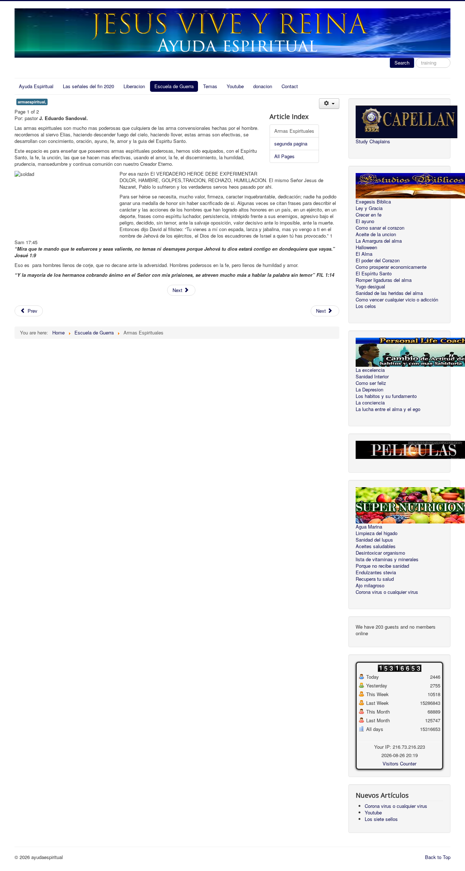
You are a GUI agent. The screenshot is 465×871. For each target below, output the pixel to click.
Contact (290, 86)
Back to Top (437, 857)
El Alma (364, 254)
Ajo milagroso (370, 585)
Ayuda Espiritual (36, 86)
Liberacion (134, 86)
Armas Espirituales (294, 130)
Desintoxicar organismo (380, 553)
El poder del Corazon (378, 260)
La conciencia (370, 402)
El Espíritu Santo (374, 273)
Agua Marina (369, 526)
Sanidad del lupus (374, 540)
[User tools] (329, 103)
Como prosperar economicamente (391, 267)
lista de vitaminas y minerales (387, 559)
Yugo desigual (370, 286)
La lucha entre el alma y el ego (388, 409)
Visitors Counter (399, 763)
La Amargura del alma (379, 241)
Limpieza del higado (376, 533)
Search (402, 62)
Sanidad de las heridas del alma (389, 293)
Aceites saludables (376, 546)
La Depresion (369, 389)
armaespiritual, (32, 101)
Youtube (235, 86)
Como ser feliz (371, 383)
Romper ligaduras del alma (384, 280)
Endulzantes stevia (376, 572)
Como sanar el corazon (380, 228)
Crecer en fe (368, 214)
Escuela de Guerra (174, 86)
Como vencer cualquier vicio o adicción (397, 299)
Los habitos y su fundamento (386, 396)
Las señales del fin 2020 (88, 86)
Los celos (366, 306)
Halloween (366, 247)
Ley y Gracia (369, 208)
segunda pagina (290, 143)
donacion (262, 86)
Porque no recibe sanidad (382, 566)
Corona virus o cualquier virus (387, 592)
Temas (210, 86)
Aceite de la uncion (376, 234)
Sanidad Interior (372, 376)
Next (178, 290)
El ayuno (365, 221)
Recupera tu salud (375, 579)
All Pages (284, 156)
